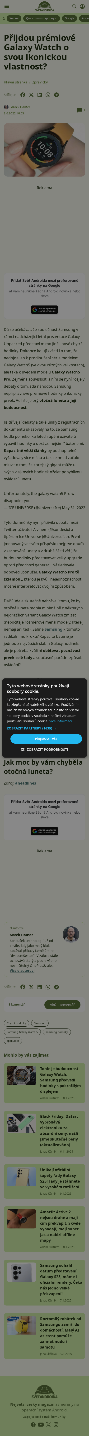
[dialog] (44, 718)
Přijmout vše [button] (46, 739)
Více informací (60, 721)
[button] (44, 728)
